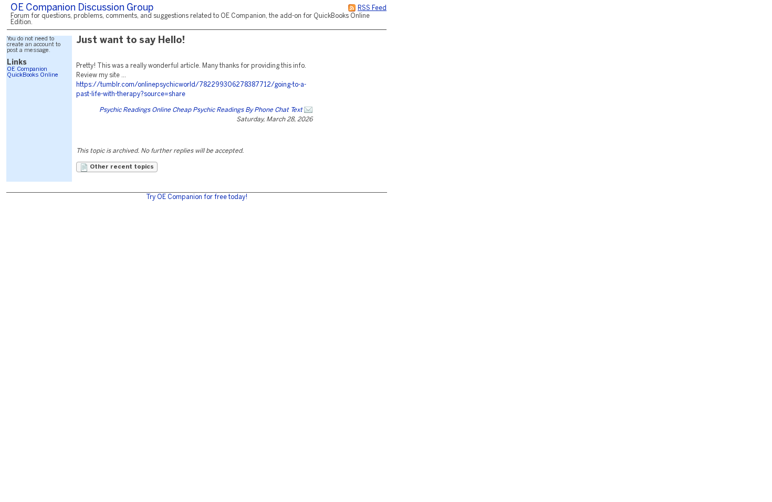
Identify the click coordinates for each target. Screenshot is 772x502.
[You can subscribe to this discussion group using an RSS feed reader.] (352, 8)
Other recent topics (121, 167)
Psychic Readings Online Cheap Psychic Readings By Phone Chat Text (200, 110)
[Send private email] (308, 110)
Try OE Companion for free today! (196, 197)
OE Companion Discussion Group (82, 8)
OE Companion (27, 69)
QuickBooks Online (32, 75)
